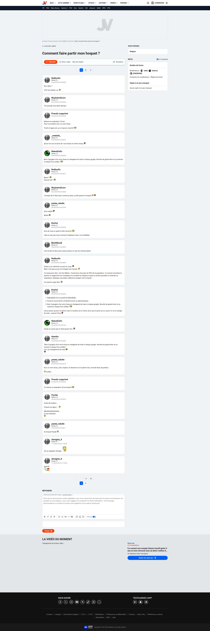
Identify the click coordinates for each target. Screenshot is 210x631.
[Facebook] (60, 602)
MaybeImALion (58, 98)
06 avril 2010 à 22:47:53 (58, 207)
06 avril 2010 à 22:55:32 (58, 382)
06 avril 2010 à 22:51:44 (58, 325)
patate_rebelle (57, 203)
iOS (86, 8)
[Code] (68, 516)
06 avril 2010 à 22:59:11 (58, 428)
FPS (108, 8)
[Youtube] (77, 602)
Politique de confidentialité (116, 614)
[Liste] (59, 516)
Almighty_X (56, 439)
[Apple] (141, 602)
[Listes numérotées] (62, 516)
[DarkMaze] (56, 243)
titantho (55, 336)
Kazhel (54, 223)
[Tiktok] (88, 602)
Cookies (132, 614)
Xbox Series (55, 8)
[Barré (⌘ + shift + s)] (54, 516)
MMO (99, 8)
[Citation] (65, 516)
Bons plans (79, 3)
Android (92, 8)
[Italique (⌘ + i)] (48, 516)
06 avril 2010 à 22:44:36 (58, 102)
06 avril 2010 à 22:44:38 (58, 116)
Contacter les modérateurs (139, 77)
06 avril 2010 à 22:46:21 (58, 173)
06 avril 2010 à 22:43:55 (58, 82)
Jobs (114, 617)
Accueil (44, 41)
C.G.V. (90, 614)
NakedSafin (56, 151)
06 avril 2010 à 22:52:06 (58, 341)
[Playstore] (135, 602)
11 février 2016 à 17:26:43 (59, 463)
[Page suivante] (86, 478)
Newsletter (100, 617)
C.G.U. (83, 614)
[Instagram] (71, 602)
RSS (108, 617)
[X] (66, 602)
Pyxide (54, 395)
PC (43, 8)
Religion (133, 51)
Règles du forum (157, 77)
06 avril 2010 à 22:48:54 (58, 247)
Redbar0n (55, 78)
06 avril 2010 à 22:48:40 (58, 227)
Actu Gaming (63, 3)
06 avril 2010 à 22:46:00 (58, 155)
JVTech (91, 3)
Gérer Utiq (141, 614)
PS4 (70, 8)
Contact (49, 614)
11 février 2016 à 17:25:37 (59, 443)
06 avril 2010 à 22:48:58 (58, 262)
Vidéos (113, 3)
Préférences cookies (155, 614)
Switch (80, 8)
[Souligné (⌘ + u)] (51, 516)
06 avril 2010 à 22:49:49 (58, 294)
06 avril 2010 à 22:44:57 (58, 140)
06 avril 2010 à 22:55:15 (58, 364)
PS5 (47, 8)
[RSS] (82, 602)
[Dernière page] (91, 478)
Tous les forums (53, 41)
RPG (104, 8)
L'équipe (58, 614)
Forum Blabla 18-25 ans (66, 41)
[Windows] (146, 602)
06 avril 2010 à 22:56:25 (58, 399)
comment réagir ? (67, 495)
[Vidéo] (83, 516)
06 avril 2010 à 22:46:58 (58, 192)
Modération (99, 614)
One (75, 8)
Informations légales (71, 614)
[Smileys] (76, 516)
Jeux (52, 3)
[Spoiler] (72, 516)
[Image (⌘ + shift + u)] (80, 516)
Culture (102, 3)
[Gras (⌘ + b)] (44, 516)
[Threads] (94, 602)
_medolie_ (56, 135)
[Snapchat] (99, 602)
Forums (123, 3)
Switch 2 (64, 8)
